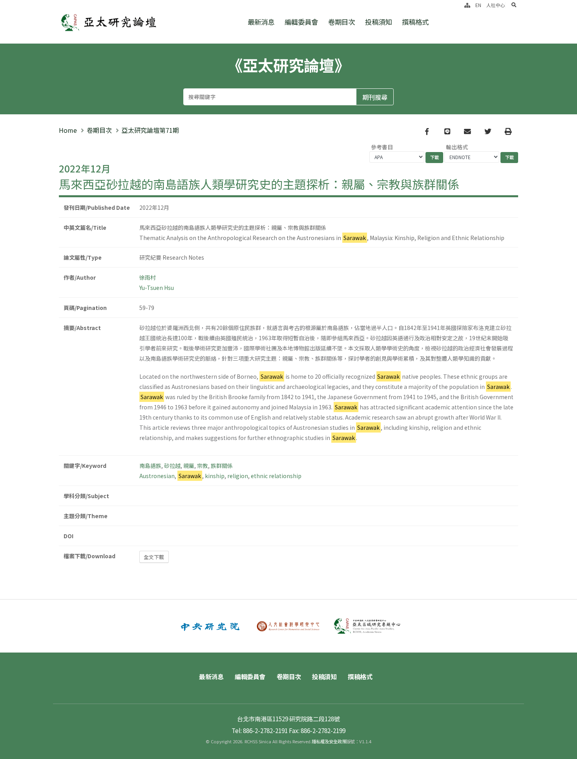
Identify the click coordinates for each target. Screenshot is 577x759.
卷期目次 (341, 22)
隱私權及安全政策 (329, 741)
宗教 (202, 465)
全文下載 (154, 557)
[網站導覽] (467, 5)
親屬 (188, 465)
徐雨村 (147, 277)
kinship (215, 476)
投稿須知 (378, 22)
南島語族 (150, 465)
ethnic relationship (276, 476)
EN (478, 5)
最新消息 (261, 22)
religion (237, 476)
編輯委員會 (301, 22)
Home (68, 130)
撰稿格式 (415, 22)
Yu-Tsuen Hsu (156, 288)
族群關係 (222, 465)
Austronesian (157, 476)
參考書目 (382, 147)
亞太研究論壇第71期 (150, 130)
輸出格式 (457, 147)
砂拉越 (172, 465)
